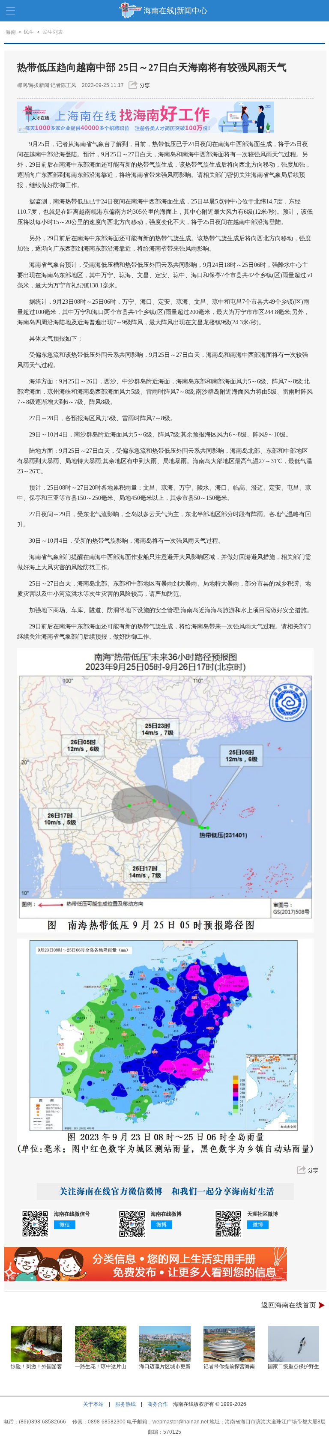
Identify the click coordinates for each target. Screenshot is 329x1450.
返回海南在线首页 (288, 1305)
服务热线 (125, 1404)
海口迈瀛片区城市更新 (165, 1366)
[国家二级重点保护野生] (293, 1344)
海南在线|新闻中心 (175, 10)
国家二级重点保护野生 (293, 1366)
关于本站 (93, 1404)
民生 (29, 32)
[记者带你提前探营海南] (229, 1344)
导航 (10, 10)
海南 (11, 32)
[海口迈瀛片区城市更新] (165, 1344)
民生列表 (52, 32)
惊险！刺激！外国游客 (36, 1366)
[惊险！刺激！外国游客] (36, 1344)
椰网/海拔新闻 (33, 85)
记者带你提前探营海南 (229, 1366)
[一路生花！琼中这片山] (101, 1344)
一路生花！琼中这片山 (100, 1366)
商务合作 (157, 1404)
